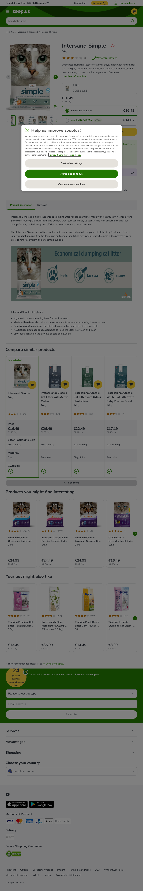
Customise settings (71, 163)
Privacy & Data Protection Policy (65, 154)
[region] (71, 158)
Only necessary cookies (71, 184)
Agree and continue (72, 173)
